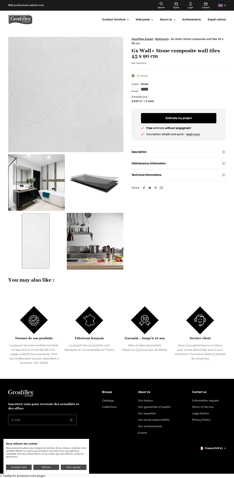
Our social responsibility (154, 419)
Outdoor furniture (113, 19)
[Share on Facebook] (144, 188)
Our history (145, 400)
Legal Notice (200, 413)
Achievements (191, 19)
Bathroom (162, 39)
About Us (166, 19)
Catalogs (108, 400)
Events (142, 432)
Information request (205, 400)
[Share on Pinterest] (155, 188)
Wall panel (143, 19)
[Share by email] (161, 188)
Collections (109, 407)
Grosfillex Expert (142, 39)
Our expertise (147, 413)
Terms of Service (203, 407)
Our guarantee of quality (154, 407)
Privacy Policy (201, 419)
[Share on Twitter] (150, 188)
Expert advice (217, 19)
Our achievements (150, 426)
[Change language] (222, 5)
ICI (138, 349)
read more (193, 134)
